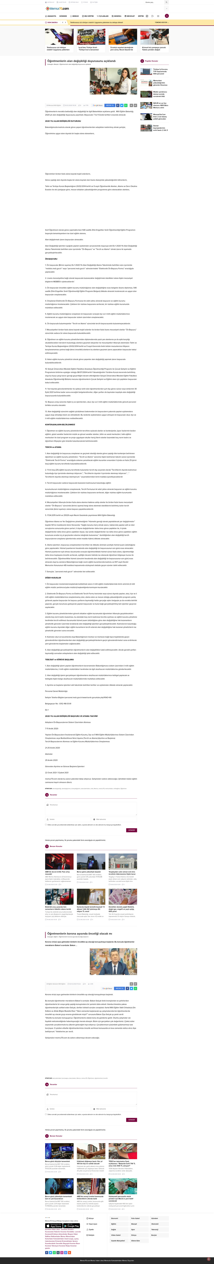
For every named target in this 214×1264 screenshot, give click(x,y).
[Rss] (69, 1252)
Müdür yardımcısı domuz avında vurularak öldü (160, 94)
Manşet (56, 64)
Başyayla (66, 1243)
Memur (96, 788)
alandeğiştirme (66, 788)
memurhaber (109, 788)
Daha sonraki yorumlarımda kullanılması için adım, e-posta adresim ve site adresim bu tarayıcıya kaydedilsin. (84, 825)
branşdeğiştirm (75, 788)
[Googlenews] (65, 1252)
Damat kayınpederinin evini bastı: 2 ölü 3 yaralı (160, 129)
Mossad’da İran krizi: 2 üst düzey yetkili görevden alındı (160, 117)
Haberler (57, 1232)
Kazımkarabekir (50, 1243)
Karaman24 (49, 1234)
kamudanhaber (85, 788)
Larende (78, 1232)
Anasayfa (50, 64)
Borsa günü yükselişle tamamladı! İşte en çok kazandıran (58, 1197)
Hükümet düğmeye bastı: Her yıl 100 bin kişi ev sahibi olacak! (89, 1162)
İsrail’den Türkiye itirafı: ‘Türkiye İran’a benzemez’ (89, 48)
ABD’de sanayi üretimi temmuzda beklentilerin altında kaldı (90, 1197)
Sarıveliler (59, 1243)
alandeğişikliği (56, 788)
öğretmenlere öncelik (101, 1078)
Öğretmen (123, 788)
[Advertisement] (66, 85)
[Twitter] (50, 1252)
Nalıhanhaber (55, 1236)
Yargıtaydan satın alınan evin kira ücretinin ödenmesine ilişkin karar (122, 873)
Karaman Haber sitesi (53, 1229)
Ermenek (58, 1241)
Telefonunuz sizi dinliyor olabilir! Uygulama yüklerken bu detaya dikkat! (96, 22)
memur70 (102, 788)
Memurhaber (70, 1236)
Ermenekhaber (67, 1241)
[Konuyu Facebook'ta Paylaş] (117, 105)
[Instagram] (61, 1252)
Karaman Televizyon (52, 1246)
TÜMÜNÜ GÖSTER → (162, 22)
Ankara (55, 1234)
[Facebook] (46, 1252)
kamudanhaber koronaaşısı (60, 1078)
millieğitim (117, 788)
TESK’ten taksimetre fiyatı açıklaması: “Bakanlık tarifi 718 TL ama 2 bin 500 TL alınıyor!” (122, 1163)
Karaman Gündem (67, 1229)
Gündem (55, 984)
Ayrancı (75, 1241)
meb (92, 788)
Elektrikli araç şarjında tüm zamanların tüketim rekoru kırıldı (58, 908)
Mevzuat (51, 105)
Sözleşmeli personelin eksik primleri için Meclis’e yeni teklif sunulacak (121, 1198)
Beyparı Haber (73, 1234)
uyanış (76, 1239)
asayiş (71, 1239)
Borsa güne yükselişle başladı (89, 872)
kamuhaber (72, 1078)
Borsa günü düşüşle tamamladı (57, 1161)
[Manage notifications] (209, 1259)
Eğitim (56, 937)
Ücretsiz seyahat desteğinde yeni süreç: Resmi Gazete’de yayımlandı (121, 49)
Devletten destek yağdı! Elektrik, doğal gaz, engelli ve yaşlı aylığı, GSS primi (121, 909)
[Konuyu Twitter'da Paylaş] (121, 105)
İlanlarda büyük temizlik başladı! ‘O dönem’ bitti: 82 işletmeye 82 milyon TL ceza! (91, 909)
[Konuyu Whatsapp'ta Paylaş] (126, 105)
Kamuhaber (49, 1239)
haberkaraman (50, 1241)
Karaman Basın (75, 1243)
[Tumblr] (58, 1252)
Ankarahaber (63, 1234)
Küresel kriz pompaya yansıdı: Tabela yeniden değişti (154, 48)
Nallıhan (48, 1236)
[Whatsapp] (54, 1252)
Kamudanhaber (59, 1239)
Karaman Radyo (64, 1246)
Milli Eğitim (57, 105)
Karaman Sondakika (68, 1232)
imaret (66, 1239)
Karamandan (49, 1232)
